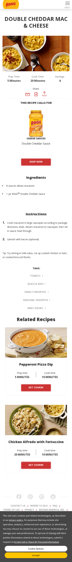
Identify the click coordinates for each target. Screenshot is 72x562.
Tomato (35, 275)
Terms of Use (11, 509)
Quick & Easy (35, 283)
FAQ (55, 505)
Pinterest (44, 98)
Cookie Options (36, 548)
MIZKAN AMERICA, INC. (52, 509)
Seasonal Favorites (35, 300)
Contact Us (18, 505)
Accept (36, 555)
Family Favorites (35, 291)
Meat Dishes (35, 308)
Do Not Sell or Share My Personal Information (36, 541)
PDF (37, 97)
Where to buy (39, 505)
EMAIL (27, 99)
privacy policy (16, 520)
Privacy (30, 509)
